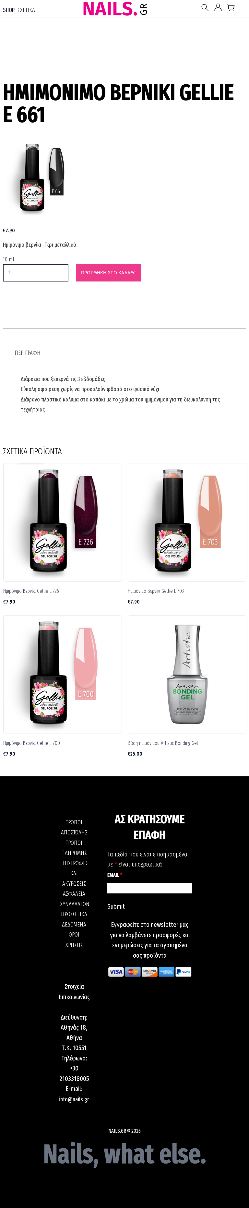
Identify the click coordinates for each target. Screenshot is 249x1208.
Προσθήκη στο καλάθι (108, 272)
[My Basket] (231, 9)
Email (114, 875)
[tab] (27, 353)
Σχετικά (26, 10)
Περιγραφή (28, 352)
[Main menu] (206, 8)
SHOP (9, 10)
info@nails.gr (74, 1099)
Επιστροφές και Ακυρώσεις (74, 873)
